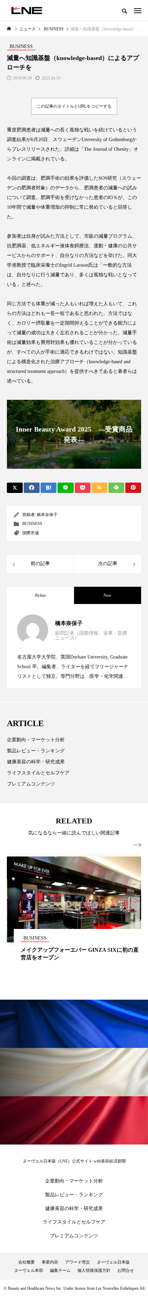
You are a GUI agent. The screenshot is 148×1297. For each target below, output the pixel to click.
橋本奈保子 (47, 514)
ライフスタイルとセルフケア (38, 772)
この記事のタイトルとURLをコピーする (74, 106)
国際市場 (30, 533)
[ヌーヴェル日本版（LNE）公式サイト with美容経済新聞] (26, 10)
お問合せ (125, 1270)
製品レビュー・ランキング (36, 750)
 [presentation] (137, 845)
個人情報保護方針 (93, 1270)
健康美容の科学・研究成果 (36, 761)
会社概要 (26, 1262)
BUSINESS (32, 523)
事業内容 (50, 1262)
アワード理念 (77, 1262)
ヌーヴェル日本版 (113, 1262)
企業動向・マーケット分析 (36, 739)
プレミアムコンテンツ (31, 783)
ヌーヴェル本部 (28, 1270)
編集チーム (60, 1270)
